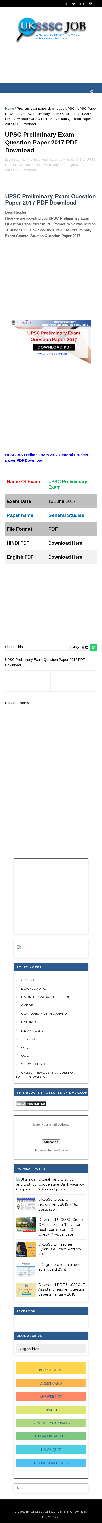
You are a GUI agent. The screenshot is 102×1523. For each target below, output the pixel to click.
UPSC (70, 108)
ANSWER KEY (51, 1396)
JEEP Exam (29, 1039)
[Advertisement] (51, 68)
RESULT (51, 1409)
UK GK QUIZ (51, 1449)
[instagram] (90, 4)
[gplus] (82, 4)
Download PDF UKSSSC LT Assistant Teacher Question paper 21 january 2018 (61, 1290)
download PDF (34, 988)
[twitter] (73, 4)
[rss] (66, 4)
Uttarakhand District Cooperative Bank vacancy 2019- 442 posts (61, 1184)
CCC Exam (29, 980)
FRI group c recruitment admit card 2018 (59, 1267)
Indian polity (32, 1030)
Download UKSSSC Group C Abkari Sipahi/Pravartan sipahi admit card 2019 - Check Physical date (60, 1227)
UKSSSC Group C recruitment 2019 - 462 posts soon (58, 1204)
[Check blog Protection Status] (31, 1105)
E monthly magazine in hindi (45, 997)
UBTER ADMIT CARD (51, 1462)
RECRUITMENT (51, 1370)
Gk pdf (27, 1005)
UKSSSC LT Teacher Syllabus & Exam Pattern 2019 (59, 1249)
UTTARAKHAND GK (51, 1436)
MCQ (25, 1047)
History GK (30, 1022)
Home (9, 108)
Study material (34, 1064)
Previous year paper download (39, 108)
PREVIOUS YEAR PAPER (51, 1423)
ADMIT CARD (51, 1383)
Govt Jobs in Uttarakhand (44, 1013)
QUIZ (25, 1055)
